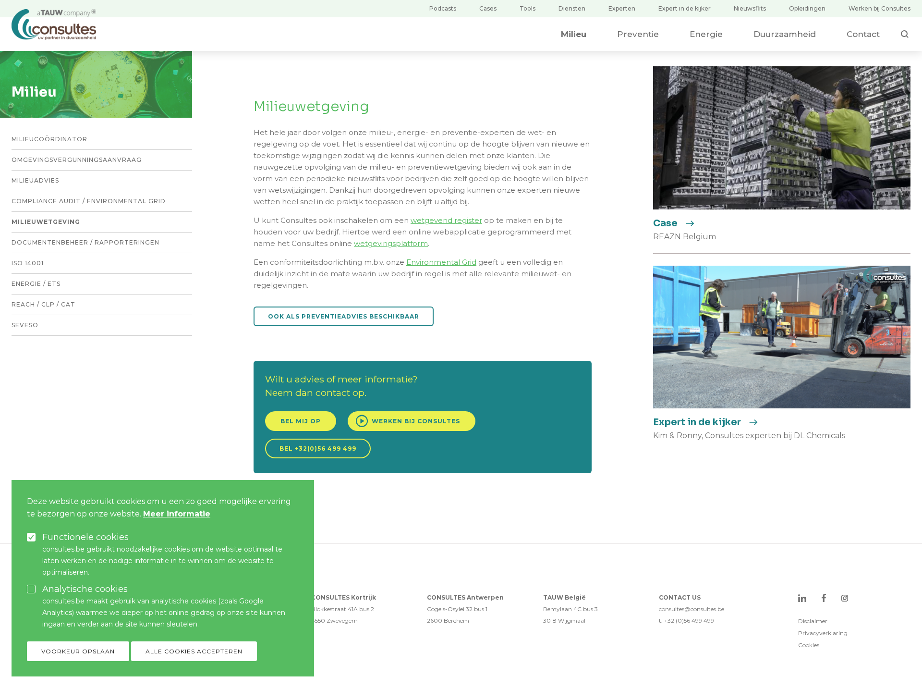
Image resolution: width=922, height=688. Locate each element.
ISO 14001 (28, 263)
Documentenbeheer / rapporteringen (85, 242)
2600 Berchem (448, 620)
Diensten (571, 8)
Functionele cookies (85, 537)
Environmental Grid (441, 262)
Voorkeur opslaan (78, 651)
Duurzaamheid (784, 34)
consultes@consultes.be (691, 609)
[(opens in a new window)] (802, 597)
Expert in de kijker (684, 8)
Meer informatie (176, 513)
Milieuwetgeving (46, 221)
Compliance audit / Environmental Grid (89, 201)
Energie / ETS (36, 283)
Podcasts (442, 8)
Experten (621, 8)
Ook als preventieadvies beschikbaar (343, 316)
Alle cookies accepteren (194, 651)
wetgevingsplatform (391, 243)
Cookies (808, 645)
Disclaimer (812, 621)
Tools (527, 8)
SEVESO (25, 325)
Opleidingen (807, 8)
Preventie (638, 34)
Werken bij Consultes (879, 8)
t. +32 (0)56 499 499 (686, 620)
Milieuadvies (35, 180)
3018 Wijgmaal (564, 620)
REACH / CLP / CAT (43, 304)
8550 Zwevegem (334, 620)
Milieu (573, 34)
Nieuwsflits (750, 8)
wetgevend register (446, 220)
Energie (706, 34)
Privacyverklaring (823, 633)
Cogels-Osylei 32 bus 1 (457, 609)
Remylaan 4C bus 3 (570, 609)
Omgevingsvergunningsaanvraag (77, 159)
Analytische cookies (85, 589)
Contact (863, 34)
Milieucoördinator (49, 139)
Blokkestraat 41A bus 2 (342, 609)
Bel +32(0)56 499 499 (317, 448)
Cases (488, 8)
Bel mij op (300, 421)
